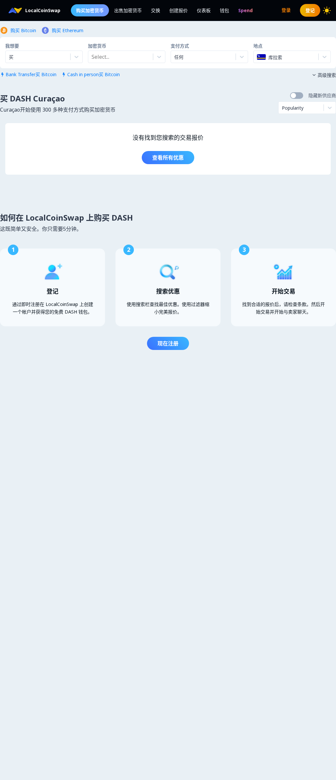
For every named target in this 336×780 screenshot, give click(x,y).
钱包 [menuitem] (224, 10)
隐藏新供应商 (322, 95)
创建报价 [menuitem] (178, 10)
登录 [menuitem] (286, 10)
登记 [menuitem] (310, 10)
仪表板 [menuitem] (204, 10)
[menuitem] (245, 10)
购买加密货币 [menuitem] (90, 10)
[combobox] (92, 57)
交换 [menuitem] (155, 10)
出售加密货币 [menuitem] (128, 10)
